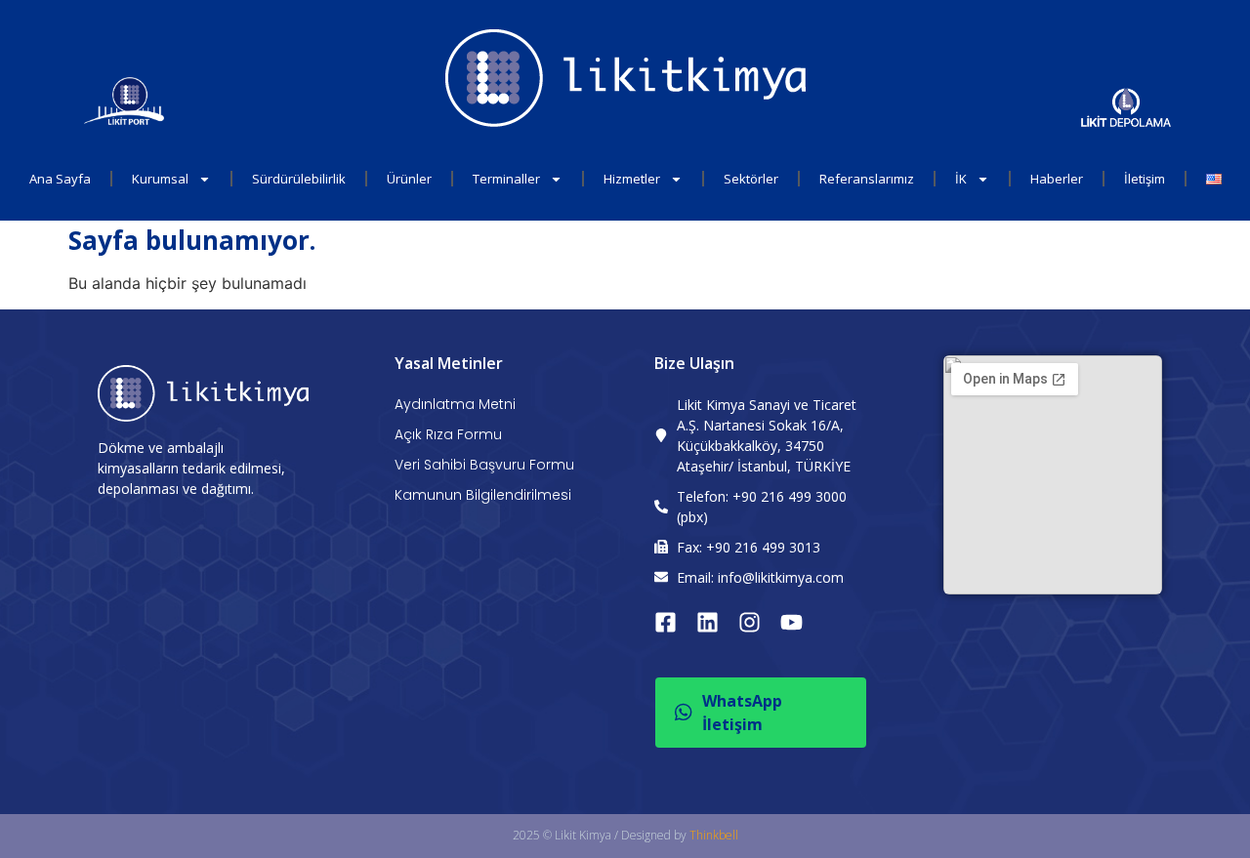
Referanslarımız (866, 178)
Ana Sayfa (60, 178)
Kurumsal (160, 178)
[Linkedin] (707, 622)
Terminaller (506, 178)
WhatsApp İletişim (742, 712)
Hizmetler (632, 178)
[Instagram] (749, 622)
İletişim (1144, 178)
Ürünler (409, 178)
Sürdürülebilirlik (299, 178)
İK (961, 178)
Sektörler (751, 178)
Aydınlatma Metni (455, 404)
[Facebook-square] (665, 622)
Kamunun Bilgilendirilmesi (483, 495)
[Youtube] (791, 622)
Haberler (1056, 178)
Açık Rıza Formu (448, 434)
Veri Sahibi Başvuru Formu (484, 464)
